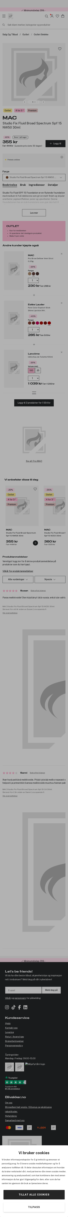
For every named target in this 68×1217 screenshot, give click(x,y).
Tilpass (34, 1207)
